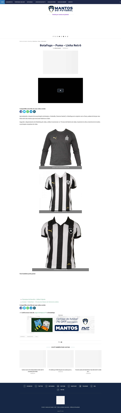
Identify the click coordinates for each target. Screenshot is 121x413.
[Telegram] (63, 36)
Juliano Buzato (57, 48)
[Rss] (65, 36)
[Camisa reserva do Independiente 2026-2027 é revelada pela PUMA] (33, 359)
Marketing (30, 41)
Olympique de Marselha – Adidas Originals (33, 299)
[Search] (120, 2)
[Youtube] (59, 36)
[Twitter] (55, 36)
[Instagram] (57, 36)
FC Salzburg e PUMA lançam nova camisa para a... (60, 369)
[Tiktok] (67, 36)
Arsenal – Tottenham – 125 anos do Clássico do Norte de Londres (40, 302)
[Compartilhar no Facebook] (21, 111)
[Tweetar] (24, 111)
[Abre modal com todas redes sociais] (34, 111)
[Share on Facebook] (58, 342)
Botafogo (22, 336)
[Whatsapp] (61, 36)
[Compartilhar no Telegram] (31, 111)
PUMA (36, 336)
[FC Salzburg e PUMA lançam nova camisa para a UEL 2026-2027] (60, 359)
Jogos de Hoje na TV (41, 312)
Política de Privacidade (75, 407)
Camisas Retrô (30, 336)
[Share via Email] (61, 342)
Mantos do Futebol (23, 41)
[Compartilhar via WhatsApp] (27, 111)
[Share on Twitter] (60, 342)
